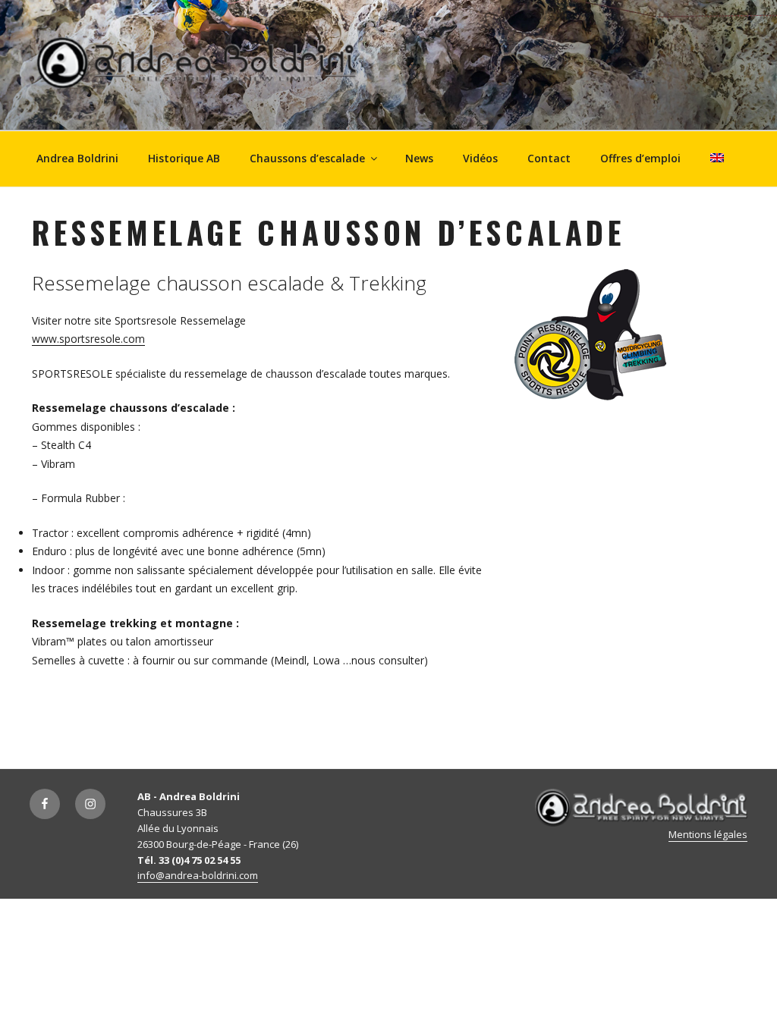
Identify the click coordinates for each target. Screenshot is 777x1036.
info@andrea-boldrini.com (197, 875)
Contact (549, 158)
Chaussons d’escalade (307, 158)
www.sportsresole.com (88, 338)
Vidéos (480, 158)
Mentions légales (707, 834)
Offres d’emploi (640, 158)
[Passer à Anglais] (717, 158)
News (419, 158)
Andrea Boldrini (77, 158)
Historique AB (184, 158)
